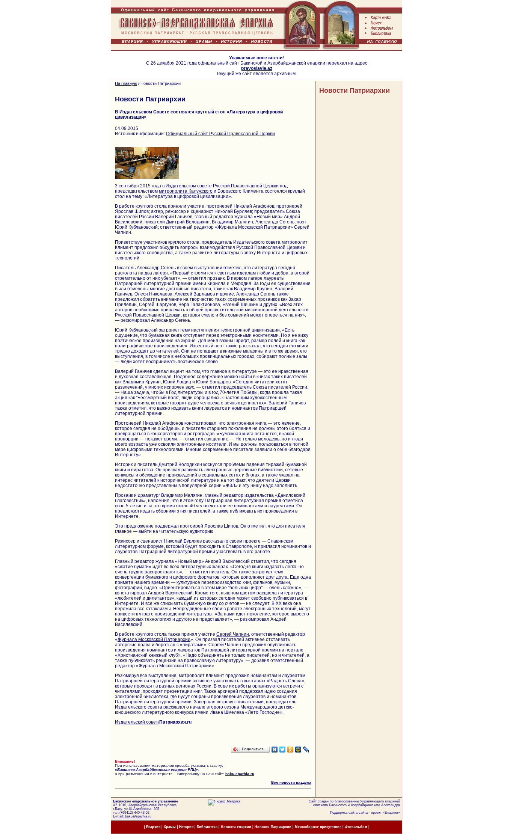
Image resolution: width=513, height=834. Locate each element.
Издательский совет (136, 722)
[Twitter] (283, 749)
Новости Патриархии (354, 90)
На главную (126, 83)
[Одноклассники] (290, 749)
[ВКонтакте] (275, 749)
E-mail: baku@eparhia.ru (132, 816)
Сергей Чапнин (232, 634)
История (186, 827)
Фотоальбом (356, 827)
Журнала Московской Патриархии (154, 639)
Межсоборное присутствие (318, 827)
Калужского (201, 191)
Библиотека (208, 827)
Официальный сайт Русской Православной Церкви (220, 133)
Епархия (391, 812)
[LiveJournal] (306, 749)
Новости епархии (236, 827)
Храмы (170, 827)
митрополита (174, 191)
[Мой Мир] (298, 749)
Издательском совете (189, 186)
